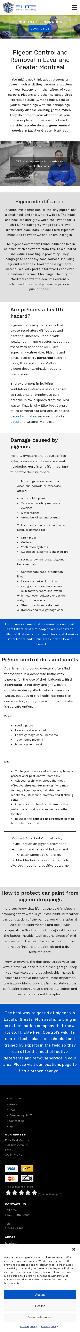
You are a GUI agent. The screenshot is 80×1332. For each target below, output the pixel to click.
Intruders (15, 1098)
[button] (74, 1249)
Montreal (11, 1243)
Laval (14, 422)
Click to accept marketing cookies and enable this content (40, 164)
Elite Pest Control (17, 1140)
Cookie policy (28, 1326)
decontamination (23, 416)
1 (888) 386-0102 (17, 1214)
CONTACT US (40, 28)
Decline (40, 1306)
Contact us (16, 1120)
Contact (18, 838)
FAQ (12, 1109)
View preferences (40, 1317)
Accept (40, 1294)
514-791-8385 (14, 1228)
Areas (13, 1104)
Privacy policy (49, 1326)
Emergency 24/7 (20, 1115)
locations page (57, 1064)
